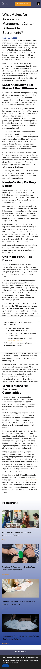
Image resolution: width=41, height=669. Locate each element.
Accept (5, 666)
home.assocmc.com (15, 340)
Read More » (5, 540)
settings (15, 662)
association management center (24, 480)
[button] (38, 3)
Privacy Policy (20, 652)
